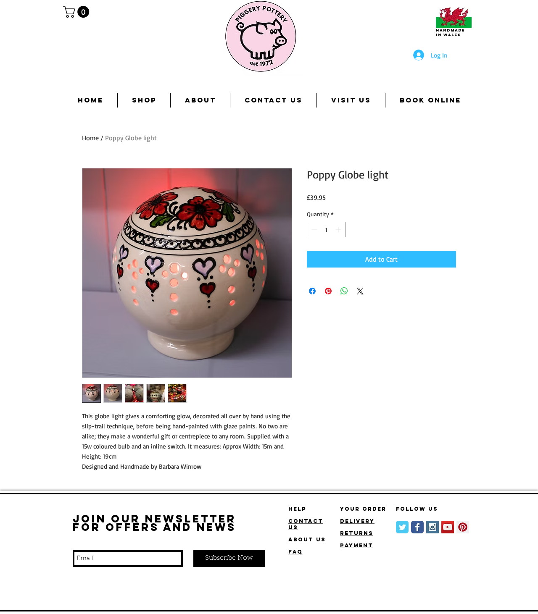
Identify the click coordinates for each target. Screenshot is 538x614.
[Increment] (339, 229)
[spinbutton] (326, 229)
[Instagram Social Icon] (432, 527)
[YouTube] (447, 527)
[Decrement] (313, 229)
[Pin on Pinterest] (328, 291)
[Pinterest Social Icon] (462, 527)
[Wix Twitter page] (402, 527)
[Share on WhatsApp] (344, 291)
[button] (77, 12)
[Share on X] (360, 291)
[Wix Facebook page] (417, 527)
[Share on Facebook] (312, 291)
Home (90, 138)
